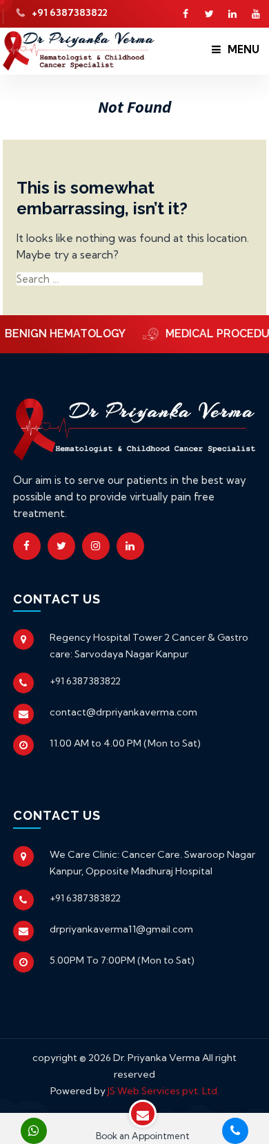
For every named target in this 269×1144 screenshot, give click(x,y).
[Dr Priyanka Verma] (79, 49)
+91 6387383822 (70, 12)
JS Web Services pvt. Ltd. (163, 1091)
